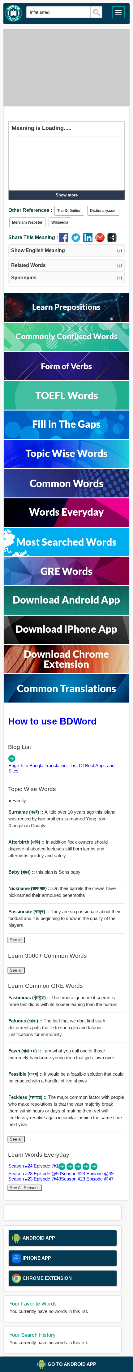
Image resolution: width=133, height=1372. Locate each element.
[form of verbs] (66, 378)
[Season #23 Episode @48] (87, 1168)
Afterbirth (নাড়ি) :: (27, 842)
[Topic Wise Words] (66, 466)
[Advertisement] (66, 67)
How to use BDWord (52, 721)
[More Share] (112, 240)
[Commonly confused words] (66, 349)
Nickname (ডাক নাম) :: (30, 888)
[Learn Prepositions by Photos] (66, 320)
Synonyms (66, 277)
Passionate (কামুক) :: (29, 911)
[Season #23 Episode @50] (70, 1168)
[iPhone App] (66, 642)
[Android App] (66, 613)
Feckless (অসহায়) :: (28, 1097)
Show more (67, 195)
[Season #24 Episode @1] (62, 1168)
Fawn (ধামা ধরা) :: (25, 1050)
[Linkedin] (89, 240)
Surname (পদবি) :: (26, 812)
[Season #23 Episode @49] (79, 1168)
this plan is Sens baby (44, 872)
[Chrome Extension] (66, 671)
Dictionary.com (103, 211)
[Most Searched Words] (66, 554)
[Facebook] (65, 240)
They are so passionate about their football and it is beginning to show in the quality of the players (64, 918)
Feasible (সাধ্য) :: (26, 1074)
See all (16, 940)
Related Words (66, 265)
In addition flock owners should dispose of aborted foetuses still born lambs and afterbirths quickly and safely (58, 848)
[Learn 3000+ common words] (66, 495)
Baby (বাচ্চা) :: (22, 872)
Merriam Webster (27, 222)
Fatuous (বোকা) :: (26, 1020)
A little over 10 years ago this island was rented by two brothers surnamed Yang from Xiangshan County (61, 818)
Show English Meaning (66, 250)
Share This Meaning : (33, 237)
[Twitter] (77, 240)
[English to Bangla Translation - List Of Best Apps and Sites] (11, 760)
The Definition (69, 211)
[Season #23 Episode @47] (94, 1168)
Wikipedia (59, 222)
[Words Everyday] (66, 525)
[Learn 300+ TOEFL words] (66, 408)
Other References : (30, 210)
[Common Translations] (66, 700)
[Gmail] (101, 240)
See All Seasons (25, 1187)
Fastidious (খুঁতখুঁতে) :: (29, 997)
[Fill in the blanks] (66, 437)
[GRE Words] (66, 583)
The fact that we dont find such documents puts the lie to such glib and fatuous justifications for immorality (56, 1027)
